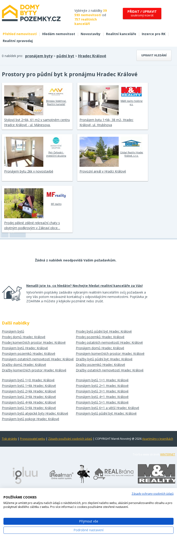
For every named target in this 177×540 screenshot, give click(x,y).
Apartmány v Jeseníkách (157, 439)
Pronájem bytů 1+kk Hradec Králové (29, 385)
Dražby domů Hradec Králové (24, 364)
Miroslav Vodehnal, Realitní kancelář (56, 102)
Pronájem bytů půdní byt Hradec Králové (106, 413)
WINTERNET (167, 454)
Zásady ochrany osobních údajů (153, 494)
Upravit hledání (154, 55)
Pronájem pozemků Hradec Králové (28, 353)
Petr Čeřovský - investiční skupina (56, 154)
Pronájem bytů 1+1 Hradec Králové (102, 380)
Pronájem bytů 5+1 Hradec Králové (102, 402)
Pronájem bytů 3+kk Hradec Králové (29, 396)
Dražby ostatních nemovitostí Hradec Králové (110, 370)
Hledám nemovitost (58, 34)
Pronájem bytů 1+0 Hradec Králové (28, 380)
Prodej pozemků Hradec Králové (100, 337)
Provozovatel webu (32, 439)
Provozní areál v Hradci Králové (103, 171)
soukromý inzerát (142, 13)
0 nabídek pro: (12, 56)
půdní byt (65, 55)
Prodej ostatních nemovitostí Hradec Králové (109, 342)
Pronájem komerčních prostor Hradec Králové (110, 353)
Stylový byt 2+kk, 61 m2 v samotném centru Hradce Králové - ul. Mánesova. (37, 122)
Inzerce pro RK (153, 34)
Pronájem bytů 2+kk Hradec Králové (29, 391)
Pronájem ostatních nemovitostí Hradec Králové (38, 359)
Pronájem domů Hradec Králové (100, 348)
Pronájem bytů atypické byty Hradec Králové (35, 413)
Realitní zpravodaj (18, 41)
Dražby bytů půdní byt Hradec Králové (104, 359)
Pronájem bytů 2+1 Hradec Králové (102, 385)
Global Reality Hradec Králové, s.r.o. (131, 154)
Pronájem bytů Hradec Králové (25, 348)
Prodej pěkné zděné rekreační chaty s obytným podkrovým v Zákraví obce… (32, 225)
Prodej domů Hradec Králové (23, 337)
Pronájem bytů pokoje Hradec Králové (30, 419)
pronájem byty (39, 55)
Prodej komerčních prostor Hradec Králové (34, 342)
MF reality (56, 204)
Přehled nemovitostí (20, 34)
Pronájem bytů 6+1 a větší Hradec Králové (107, 408)
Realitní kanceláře (121, 34)
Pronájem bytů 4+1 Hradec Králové (102, 396)
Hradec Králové (92, 55)
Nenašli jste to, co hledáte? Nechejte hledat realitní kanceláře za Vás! (84, 285)
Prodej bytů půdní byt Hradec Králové (104, 331)
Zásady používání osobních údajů (70, 439)
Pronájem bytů (13, 331)
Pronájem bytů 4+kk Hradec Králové (29, 402)
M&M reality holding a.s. (131, 102)
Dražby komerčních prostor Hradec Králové (34, 370)
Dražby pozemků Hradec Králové (100, 364)
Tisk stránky (9, 439)
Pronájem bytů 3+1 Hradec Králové (102, 391)
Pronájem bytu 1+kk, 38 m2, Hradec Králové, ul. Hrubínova (106, 122)
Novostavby (90, 34)
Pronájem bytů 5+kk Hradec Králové (29, 408)
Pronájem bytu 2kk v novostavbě (28, 171)
